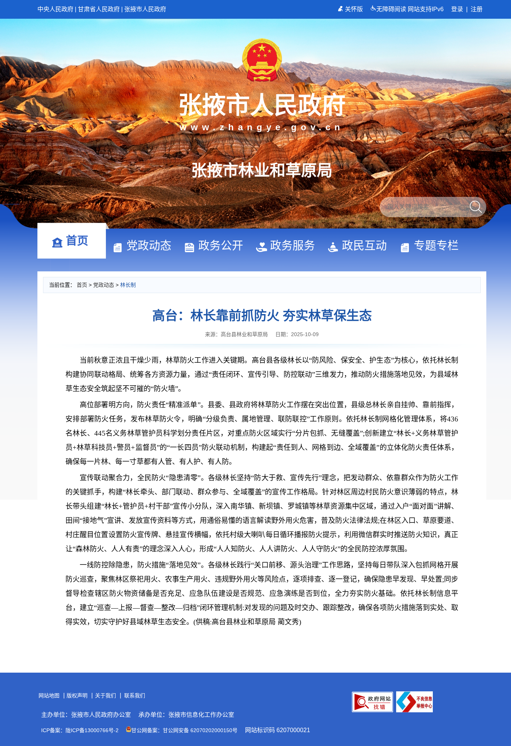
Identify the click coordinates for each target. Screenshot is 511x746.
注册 (477, 9)
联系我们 (134, 695)
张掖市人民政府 (145, 9)
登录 (457, 9)
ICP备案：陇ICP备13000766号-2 (80, 730)
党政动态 (148, 245)
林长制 (128, 285)
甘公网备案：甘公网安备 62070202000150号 (184, 730)
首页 (77, 240)
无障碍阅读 (392, 9)
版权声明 (77, 695)
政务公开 (220, 245)
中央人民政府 (55, 9)
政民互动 (364, 245)
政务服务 (292, 245)
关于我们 (105, 695)
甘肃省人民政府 (99, 9)
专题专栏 (436, 245)
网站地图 (49, 695)
